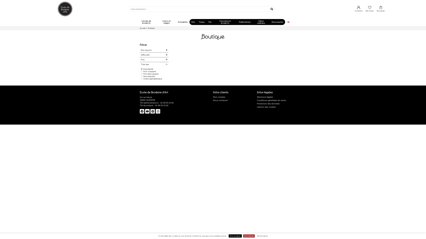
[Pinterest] (152, 111)
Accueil (142, 28)
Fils (209, 22)
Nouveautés (277, 22)
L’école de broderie (146, 22)
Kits (193, 22)
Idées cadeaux (261, 22)
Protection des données (268, 104)
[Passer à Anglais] (288, 22)
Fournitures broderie (225, 22)
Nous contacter (220, 100)
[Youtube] (147, 111)
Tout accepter (235, 236)
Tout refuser (249, 236)
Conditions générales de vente (271, 100)
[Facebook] (142, 111)
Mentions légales (265, 97)
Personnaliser (262, 236)
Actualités (182, 22)
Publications (244, 22)
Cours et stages (166, 22)
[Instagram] (158, 111)
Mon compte (219, 97)
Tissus (202, 22)
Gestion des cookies (266, 107)
